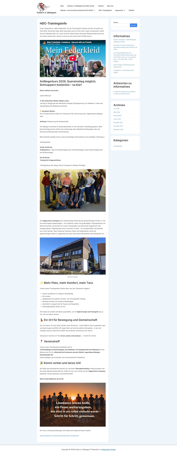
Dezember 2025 (118, 122)
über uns (110, 6)
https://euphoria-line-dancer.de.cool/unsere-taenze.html (59, 436)
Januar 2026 (117, 119)
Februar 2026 (117, 115)
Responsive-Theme (109, 449)
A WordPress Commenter (120, 91)
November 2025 (118, 126)
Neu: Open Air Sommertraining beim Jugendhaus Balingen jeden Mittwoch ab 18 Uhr (125, 47)
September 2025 (118, 129)
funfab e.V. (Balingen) (46, 13)
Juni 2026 (116, 108)
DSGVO (131, 10)
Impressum (119, 10)
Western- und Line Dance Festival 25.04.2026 (76, 10)
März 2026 (116, 112)
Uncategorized (117, 146)
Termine (101, 6)
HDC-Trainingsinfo (105, 10)
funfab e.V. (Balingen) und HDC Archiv (80, 6)
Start (62, 6)
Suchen (115, 22)
